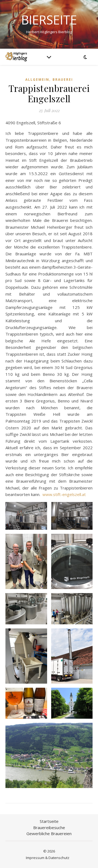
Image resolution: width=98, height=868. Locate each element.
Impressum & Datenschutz (47, 857)
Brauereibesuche (49, 827)
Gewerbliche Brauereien (49, 833)
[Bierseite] (16, 56)
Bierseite (49, 20)
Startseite (49, 821)
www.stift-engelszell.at (64, 494)
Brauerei (63, 79)
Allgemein (37, 79)
